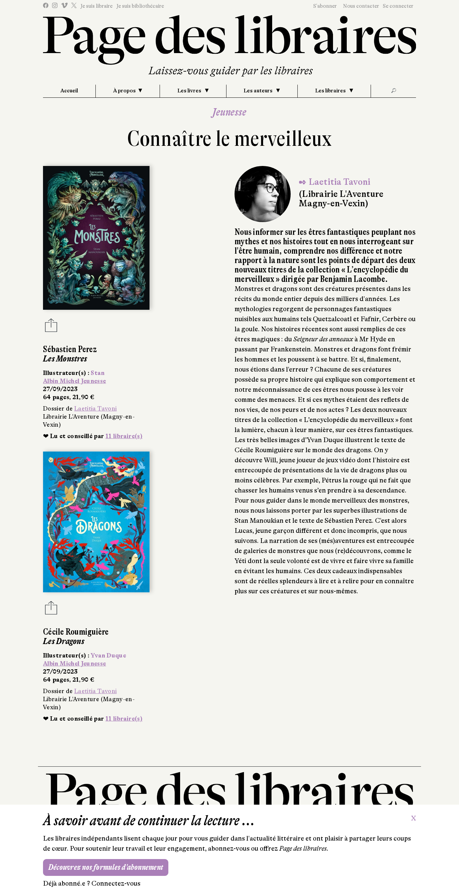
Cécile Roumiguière (76, 632)
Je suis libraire (96, 6)
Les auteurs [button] (259, 91)
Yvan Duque (108, 655)
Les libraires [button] (331, 91)
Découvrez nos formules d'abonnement (105, 867)
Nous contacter (361, 6)
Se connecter (398, 6)
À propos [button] (124, 91)
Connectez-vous (115, 883)
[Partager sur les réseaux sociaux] (51, 327)
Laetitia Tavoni (95, 408)
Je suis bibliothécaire (140, 6)
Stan (97, 373)
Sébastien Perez (70, 349)
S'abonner (325, 6)
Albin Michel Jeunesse (74, 381)
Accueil (69, 91)
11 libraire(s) (124, 436)
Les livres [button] (189, 91)
